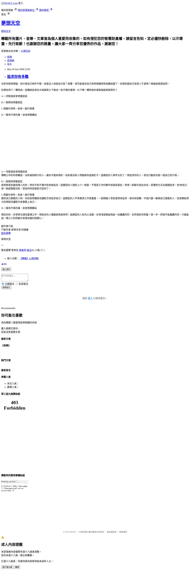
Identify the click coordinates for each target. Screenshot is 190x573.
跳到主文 (6, 31)
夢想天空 (10, 23)
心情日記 (25, 51)
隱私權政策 (112, 532)
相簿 (9, 57)
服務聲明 (123, 532)
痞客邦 (22, 250)
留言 (29, 250)
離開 (17, 567)
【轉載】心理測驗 (29, 258)
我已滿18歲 (7, 567)
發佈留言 (6, 287)
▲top (4, 263)
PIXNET (72, 532)
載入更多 (6, 269)
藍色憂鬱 (6, 233)
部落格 (10, 60)
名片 (9, 64)
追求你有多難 (17, 76)
